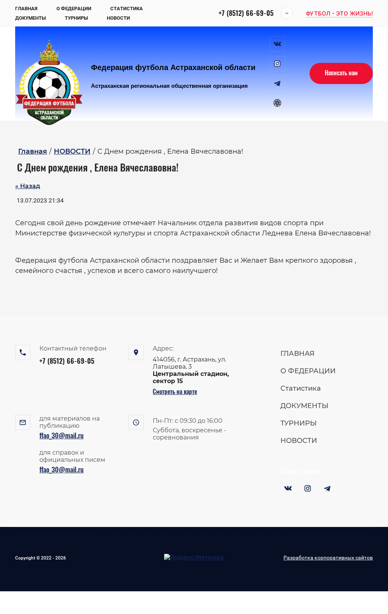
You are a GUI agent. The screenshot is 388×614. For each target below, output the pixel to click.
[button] (339, 13)
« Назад (27, 186)
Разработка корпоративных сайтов (328, 558)
